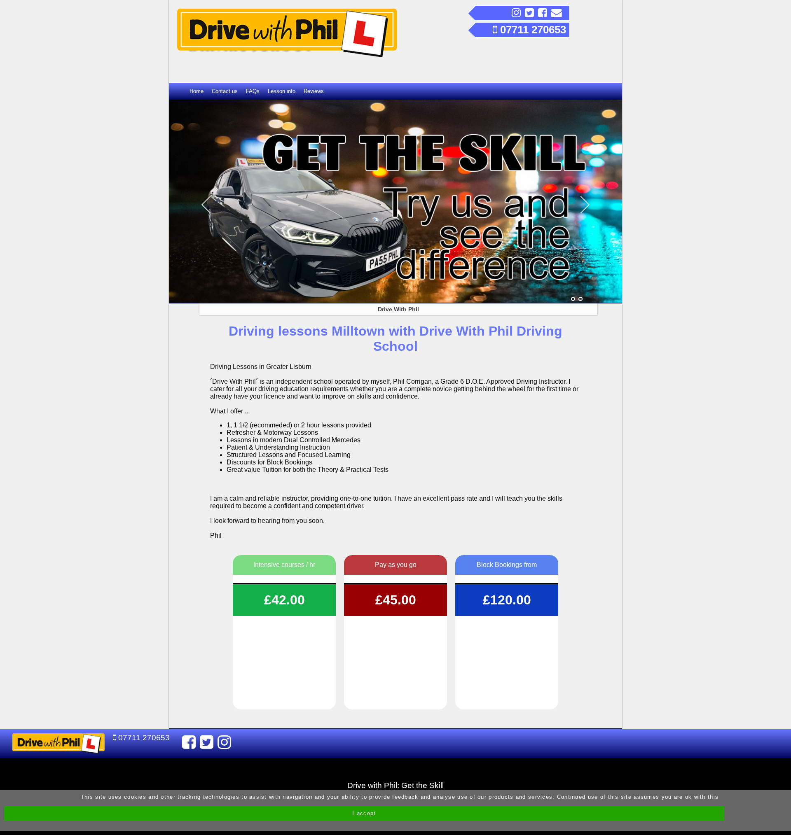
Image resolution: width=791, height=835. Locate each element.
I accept (364, 813)
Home (197, 91)
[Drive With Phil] (573, 299)
